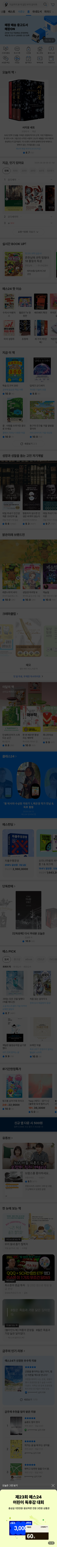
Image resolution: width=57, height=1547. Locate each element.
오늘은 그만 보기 (10, 1485)
